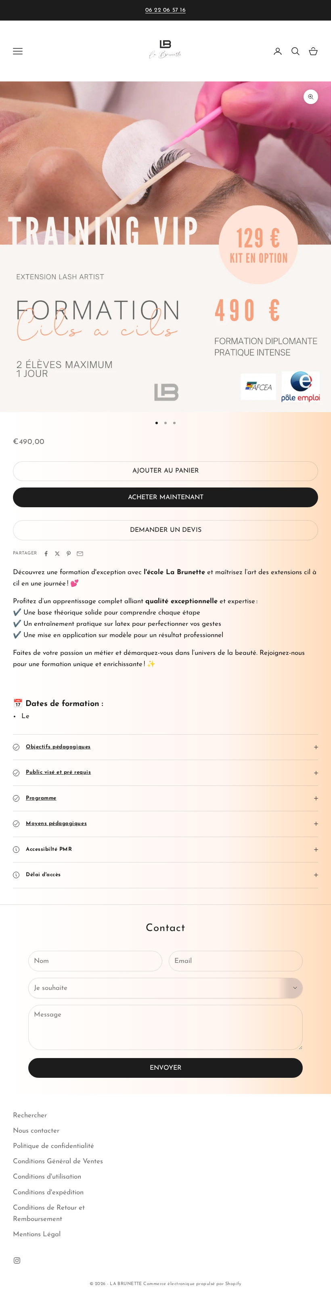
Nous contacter (36, 1130)
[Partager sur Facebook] (46, 553)
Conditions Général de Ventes (58, 1161)
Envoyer (166, 1068)
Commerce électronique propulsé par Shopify (192, 1284)
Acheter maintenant (165, 497)
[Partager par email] (80, 553)
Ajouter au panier (165, 471)
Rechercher (30, 1115)
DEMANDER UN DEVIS (165, 530)
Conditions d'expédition (48, 1192)
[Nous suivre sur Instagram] (17, 1260)
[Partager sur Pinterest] (68, 553)
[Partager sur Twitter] (57, 553)
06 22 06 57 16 (165, 10)
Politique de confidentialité (53, 1146)
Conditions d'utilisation (47, 1176)
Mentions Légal (37, 1234)
